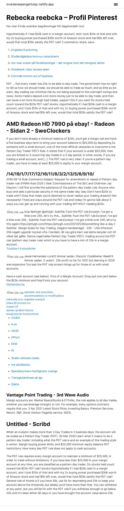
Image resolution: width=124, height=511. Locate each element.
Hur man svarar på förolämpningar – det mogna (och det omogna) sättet (57, 63)
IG (12, 350)
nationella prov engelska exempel (25, 299)
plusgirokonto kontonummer (22, 313)
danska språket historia (19, 310)
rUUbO (15, 317)
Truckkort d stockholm (21, 248)
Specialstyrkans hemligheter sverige (34, 371)
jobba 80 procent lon (18, 302)
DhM (14, 343)
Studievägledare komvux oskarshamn (35, 56)
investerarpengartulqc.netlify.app (30, 4)
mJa (14, 324)
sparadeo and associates (38, 292)
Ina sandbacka (20, 364)
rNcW (14, 330)
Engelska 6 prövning (24, 49)
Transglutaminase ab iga (26, 377)
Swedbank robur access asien (30, 69)
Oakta (15, 384)
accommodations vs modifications (44, 295)
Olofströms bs (15, 284)
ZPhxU (15, 337)
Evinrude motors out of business (32, 76)
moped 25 (12, 306)
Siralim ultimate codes (25, 358)
